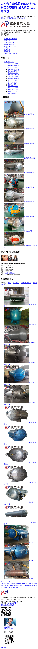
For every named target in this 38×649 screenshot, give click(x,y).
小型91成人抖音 (13, 89)
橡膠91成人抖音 (13, 73)
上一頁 (3, 581)
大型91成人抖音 (13, 67)
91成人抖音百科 (9, 42)
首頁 (9, 283)
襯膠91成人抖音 (13, 82)
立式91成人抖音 (13, 76)
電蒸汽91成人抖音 (13, 75)
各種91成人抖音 (13, 603)
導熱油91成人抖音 (13, 78)
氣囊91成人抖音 (13, 86)
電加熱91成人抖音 (13, 65)
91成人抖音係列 (9, 62)
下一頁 (8, 581)
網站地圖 (22, 18)
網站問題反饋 (8, 629)
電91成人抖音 (12, 84)
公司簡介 (7, 48)
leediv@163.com (9, 273)
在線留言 (16, 18)
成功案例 (7, 52)
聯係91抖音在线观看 (7, 18)
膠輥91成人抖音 (13, 91)
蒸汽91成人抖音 (13, 63)
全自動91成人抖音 (13, 71)
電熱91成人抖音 (13, 87)
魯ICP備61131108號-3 (7, 605)
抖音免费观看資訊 (10, 44)
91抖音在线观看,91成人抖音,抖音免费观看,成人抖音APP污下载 (18, 7)
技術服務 (7, 50)
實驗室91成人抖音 (13, 69)
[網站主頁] (15, 26)
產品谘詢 (7, 627)
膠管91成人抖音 (13, 80)
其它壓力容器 (12, 93)
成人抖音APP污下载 (10, 46)
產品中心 (7, 40)
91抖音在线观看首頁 (10, 39)
